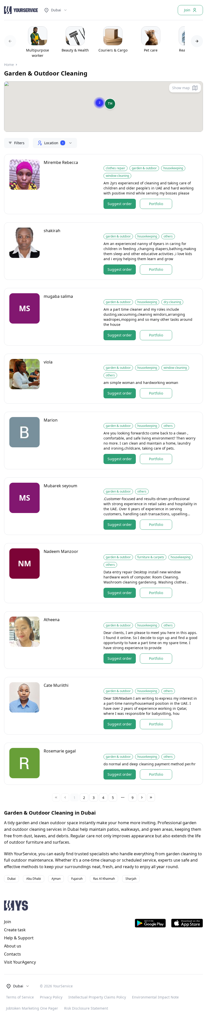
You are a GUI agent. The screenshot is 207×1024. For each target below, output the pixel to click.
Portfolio (156, 203)
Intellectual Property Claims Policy (97, 997)
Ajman (56, 878)
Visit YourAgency (20, 962)
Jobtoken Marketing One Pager (32, 1008)
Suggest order (120, 203)
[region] (103, 41)
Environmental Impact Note (155, 997)
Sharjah (130, 878)
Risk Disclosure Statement (86, 1008)
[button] (110, 103)
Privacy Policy (51, 997)
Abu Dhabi (33, 878)
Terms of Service (20, 997)
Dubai (56, 10)
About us (12, 946)
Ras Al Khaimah (104, 878)
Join (187, 10)
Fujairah (77, 878)
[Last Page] (151, 797)
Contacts (12, 954)
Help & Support (19, 938)
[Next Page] (142, 797)
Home (9, 64)
